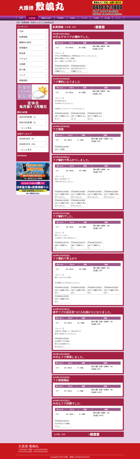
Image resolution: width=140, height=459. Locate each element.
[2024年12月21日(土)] (63, 424)
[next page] (103, 27)
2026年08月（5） (27, 139)
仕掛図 (96, 18)
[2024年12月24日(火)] (63, 342)
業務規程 (23, 80)
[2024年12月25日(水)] (63, 290)
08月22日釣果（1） (28, 122)
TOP (21, 18)
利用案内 (60, 18)
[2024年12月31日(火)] (63, 69)
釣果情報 (32, 18)
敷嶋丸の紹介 (46, 18)
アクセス (84, 18)
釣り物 (107, 18)
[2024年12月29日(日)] (63, 148)
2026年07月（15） (27, 144)
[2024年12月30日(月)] (63, 116)
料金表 (72, 18)
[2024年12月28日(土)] (63, 194)
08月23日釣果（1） (28, 117)
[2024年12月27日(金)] (63, 245)
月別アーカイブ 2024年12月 (42, 22)
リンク (118, 18)
